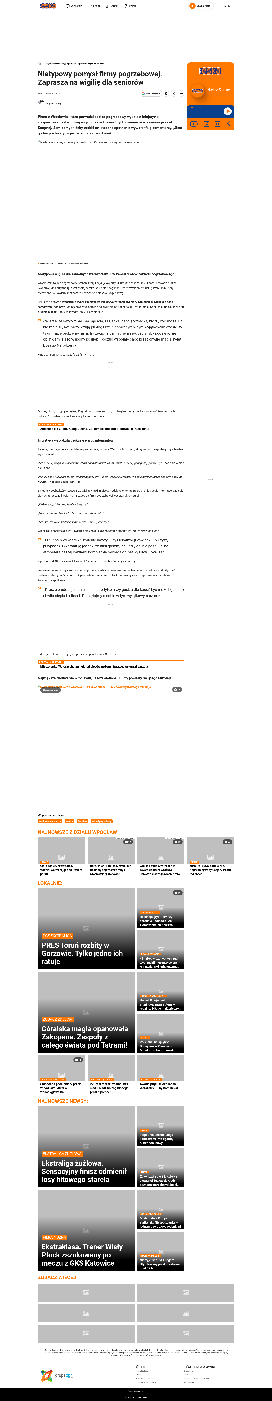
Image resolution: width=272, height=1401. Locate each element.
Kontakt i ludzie (142, 1371)
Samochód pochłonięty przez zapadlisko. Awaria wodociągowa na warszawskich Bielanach (60, 1088)
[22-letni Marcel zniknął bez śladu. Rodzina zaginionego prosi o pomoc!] (111, 1075)
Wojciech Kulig (53, 103)
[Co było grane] (86, 1293)
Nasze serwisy (134, 1391)
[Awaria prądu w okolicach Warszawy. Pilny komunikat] (160, 1075)
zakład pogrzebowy (101, 821)
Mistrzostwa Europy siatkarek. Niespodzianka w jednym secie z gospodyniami (160, 1222)
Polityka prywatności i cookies (196, 1378)
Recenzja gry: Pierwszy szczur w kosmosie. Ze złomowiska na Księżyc (156, 921)
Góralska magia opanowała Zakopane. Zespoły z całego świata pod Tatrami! (85, 1033)
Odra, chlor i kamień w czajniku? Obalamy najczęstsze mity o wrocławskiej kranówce (110, 870)
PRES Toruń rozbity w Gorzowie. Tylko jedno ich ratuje (82, 950)
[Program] (185, 1293)
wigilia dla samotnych (50, 821)
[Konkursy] (185, 1334)
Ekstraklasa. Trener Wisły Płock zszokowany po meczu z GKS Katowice (82, 1251)
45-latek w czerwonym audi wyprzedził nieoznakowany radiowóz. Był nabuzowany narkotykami (159, 963)
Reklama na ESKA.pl (144, 1378)
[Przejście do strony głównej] (48, 6)
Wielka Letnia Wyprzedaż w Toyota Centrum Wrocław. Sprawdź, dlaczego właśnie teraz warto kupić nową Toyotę (160, 870)
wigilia (69, 821)
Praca (138, 1375)
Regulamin (188, 1371)
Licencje (187, 1375)
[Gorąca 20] (185, 1313)
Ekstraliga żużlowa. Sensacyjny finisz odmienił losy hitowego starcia (84, 1168)
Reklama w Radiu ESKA (146, 1382)
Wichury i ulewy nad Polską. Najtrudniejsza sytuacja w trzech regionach (210, 870)
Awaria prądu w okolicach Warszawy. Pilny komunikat (159, 1086)
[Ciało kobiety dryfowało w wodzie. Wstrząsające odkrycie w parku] (61, 857)
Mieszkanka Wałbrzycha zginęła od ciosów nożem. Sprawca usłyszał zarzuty (94, 666)
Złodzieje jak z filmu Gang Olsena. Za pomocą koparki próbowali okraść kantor (95, 429)
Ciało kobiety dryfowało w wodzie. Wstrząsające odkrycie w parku (61, 870)
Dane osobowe (190, 1382)
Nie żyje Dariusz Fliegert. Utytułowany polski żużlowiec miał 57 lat (160, 1264)
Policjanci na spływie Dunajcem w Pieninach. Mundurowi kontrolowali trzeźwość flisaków (157, 1046)
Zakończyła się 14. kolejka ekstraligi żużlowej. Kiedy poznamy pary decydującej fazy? (158, 1181)
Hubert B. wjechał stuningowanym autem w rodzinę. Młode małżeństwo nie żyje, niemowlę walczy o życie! (159, 1004)
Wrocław (82, 821)
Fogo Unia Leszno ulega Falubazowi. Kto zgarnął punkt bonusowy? (157, 1139)
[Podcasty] (86, 1334)
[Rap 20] (86, 1313)
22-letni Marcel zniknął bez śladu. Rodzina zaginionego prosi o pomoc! (109, 1088)
